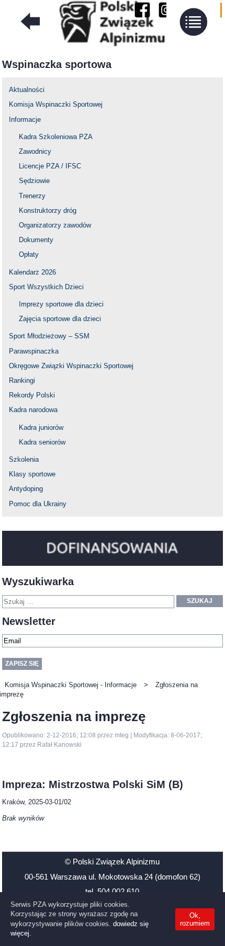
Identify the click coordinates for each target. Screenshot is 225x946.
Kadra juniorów (41, 427)
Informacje (25, 119)
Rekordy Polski (32, 395)
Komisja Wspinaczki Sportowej (56, 104)
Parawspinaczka (34, 351)
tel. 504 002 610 (112, 891)
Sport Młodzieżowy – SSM (49, 336)
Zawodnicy (35, 151)
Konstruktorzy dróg (47, 210)
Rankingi (22, 380)
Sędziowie (34, 181)
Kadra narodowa (33, 410)
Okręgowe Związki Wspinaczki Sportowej (71, 366)
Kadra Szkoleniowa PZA (56, 137)
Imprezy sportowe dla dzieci (61, 304)
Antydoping (26, 489)
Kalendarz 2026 (32, 272)
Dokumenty (36, 240)
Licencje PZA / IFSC (50, 166)
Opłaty (29, 254)
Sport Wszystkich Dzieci (46, 287)
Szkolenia (24, 459)
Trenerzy (32, 196)
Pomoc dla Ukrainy (37, 504)
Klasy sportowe (32, 474)
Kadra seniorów (42, 442)
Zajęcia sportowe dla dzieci (60, 319)
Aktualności (26, 90)
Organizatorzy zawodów (55, 225)
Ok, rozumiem (195, 919)
